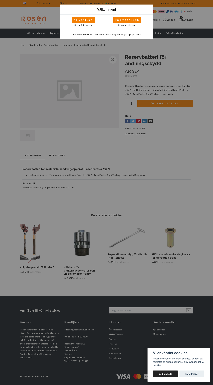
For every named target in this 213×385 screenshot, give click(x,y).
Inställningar (191, 374)
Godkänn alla (165, 374)
